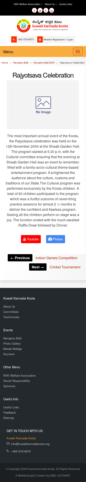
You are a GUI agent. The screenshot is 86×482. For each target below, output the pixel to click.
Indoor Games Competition (43, 257)
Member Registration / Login (58, 39)
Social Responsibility (16, 381)
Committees (11, 312)
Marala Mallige (12, 349)
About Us (50, 4)
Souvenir (9, 354)
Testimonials (11, 317)
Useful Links (65, 4)
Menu (8, 51)
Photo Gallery (12, 343)
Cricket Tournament (56, 266)
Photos (57, 239)
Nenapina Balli (12, 338)
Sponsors (9, 386)
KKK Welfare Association (27, 4)
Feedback (9, 412)
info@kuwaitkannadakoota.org (30, 444)
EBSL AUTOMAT (60, 475)
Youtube (32, 239)
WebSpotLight (26, 475)
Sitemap (8, 418)
